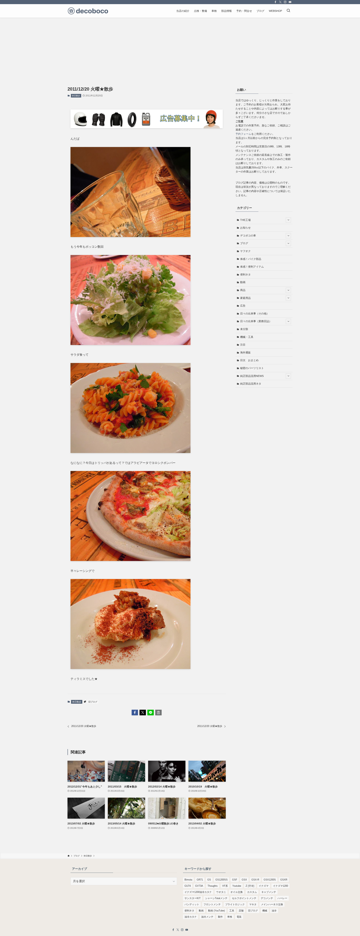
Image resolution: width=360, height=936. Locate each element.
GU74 (187, 885)
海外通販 (245, 352)
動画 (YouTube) (216, 910)
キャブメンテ (268, 892)
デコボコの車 (248, 235)
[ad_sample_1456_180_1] (146, 127)
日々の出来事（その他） (254, 313)
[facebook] (275, 2)
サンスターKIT (192, 898)
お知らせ (245, 227)
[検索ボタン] (288, 11)
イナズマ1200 (280, 885)
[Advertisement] (180, 46)
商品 (242, 290)
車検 (229, 916)
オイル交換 (236, 892)
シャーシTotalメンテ (216, 898)
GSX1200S (270, 879)
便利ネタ (245, 274)
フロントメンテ (212, 904)
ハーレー (282, 898)
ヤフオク (245, 251)
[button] (135, 712)
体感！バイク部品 (250, 258)
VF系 (225, 885)
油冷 (274, 910)
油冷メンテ (207, 916)
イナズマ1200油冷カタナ (198, 892)
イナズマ (263, 885)
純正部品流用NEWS (252, 375)
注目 (242, 344)
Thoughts (213, 885)
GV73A (199, 885)
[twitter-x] (280, 2)
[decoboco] (88, 11)
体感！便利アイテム (252, 266)
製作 (220, 916)
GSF (234, 879)
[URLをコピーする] (158, 712)
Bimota (188, 879)
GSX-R (255, 879)
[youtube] (290, 2)
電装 (239, 916)
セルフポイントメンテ (244, 898)
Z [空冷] (250, 885)
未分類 (244, 329)
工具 (231, 910)
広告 (242, 305)
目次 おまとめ (249, 360)
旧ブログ (92, 701)
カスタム (252, 892)
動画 (242, 282)
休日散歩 (76, 95)
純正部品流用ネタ (250, 383)
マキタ (252, 904)
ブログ (244, 243)
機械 (264, 910)
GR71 (200, 879)
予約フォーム (243, 133)
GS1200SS (221, 879)
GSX (244, 879)
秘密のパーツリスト (252, 368)
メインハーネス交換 (272, 904)
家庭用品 (245, 297)
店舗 (241, 910)
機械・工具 (246, 336)
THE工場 (245, 219)
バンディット (191, 904)
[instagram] (285, 2)
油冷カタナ (190, 916)
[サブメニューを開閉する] (288, 220)
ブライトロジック (235, 904)
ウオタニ (221, 892)
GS (209, 879)
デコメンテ (267, 898)
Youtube (236, 885)
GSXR (283, 879)
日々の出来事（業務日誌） (256, 321)
